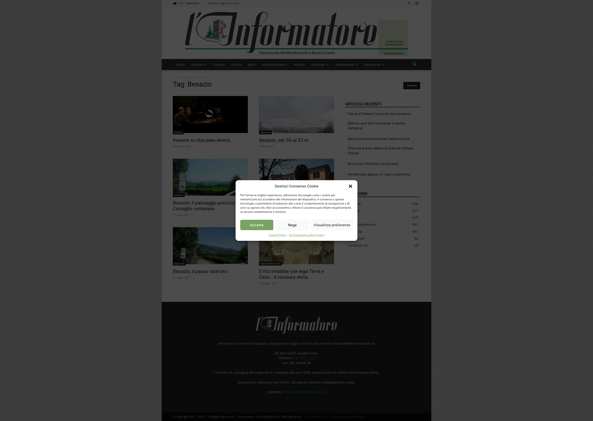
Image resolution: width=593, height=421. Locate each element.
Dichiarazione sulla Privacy (307, 235)
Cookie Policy (278, 235)
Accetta (257, 225)
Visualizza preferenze (332, 225)
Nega (292, 225)
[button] (350, 186)
